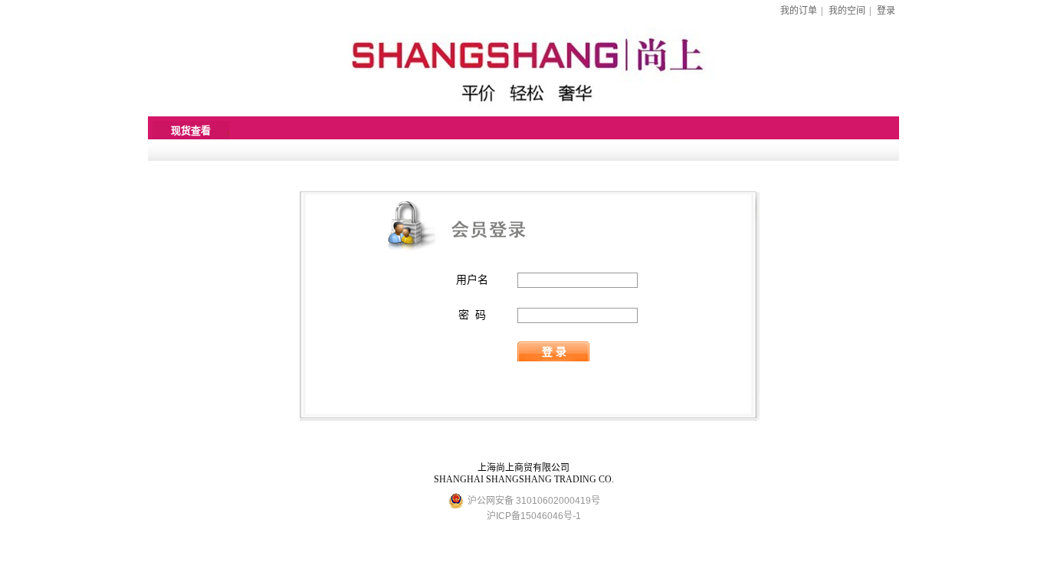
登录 (886, 10)
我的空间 (847, 10)
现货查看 (191, 130)
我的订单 (798, 10)
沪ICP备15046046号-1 (534, 516)
